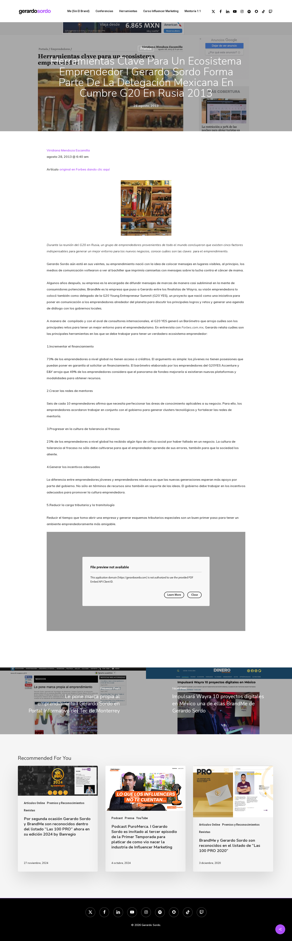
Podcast (117, 818)
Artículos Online (34, 803)
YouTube (142, 818)
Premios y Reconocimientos (65, 803)
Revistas (29, 810)
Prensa (146, 49)
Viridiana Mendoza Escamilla (68, 150)
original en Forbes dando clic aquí (84, 169)
